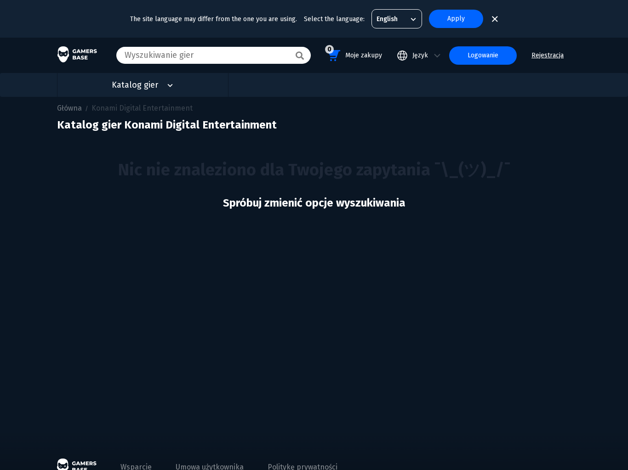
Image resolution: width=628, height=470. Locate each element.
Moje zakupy (354, 52)
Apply (456, 18)
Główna (69, 108)
